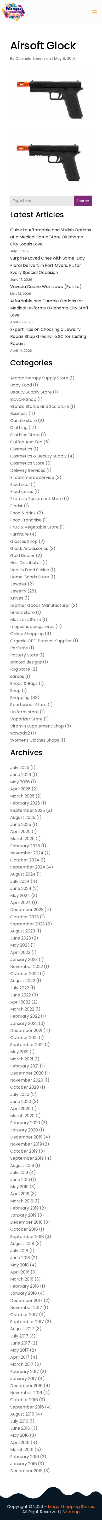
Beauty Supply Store (31, 392)
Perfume (19, 648)
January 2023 (24, 959)
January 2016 (23, 1464)
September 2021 (27, 1045)
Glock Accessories (29, 548)
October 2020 (24, 1087)
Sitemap (71, 1512)
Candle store (23, 421)
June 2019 (20, 1180)
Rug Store (20, 669)
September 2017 (27, 1322)
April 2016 (20, 1443)
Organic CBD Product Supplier (41, 641)
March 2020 (22, 1116)
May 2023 (20, 945)
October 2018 (24, 1229)
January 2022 (24, 1023)
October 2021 (24, 1038)
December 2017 (26, 1301)
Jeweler (18, 584)
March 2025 (22, 839)
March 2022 (22, 1009)
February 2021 (24, 1066)
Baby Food (21, 385)
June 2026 (20, 775)
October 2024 (24, 860)
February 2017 (24, 1372)
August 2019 (22, 1166)
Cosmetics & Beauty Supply (38, 456)
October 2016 (24, 1400)
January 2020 (24, 1130)
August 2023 (22, 931)
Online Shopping (27, 634)
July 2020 (19, 1094)
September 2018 (27, 1237)
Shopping (20, 698)
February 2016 (24, 1457)
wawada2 (20, 733)
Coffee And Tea (26, 442)
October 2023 (24, 917)
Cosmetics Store (27, 463)
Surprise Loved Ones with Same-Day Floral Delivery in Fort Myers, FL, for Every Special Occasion (47, 265)
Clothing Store (25, 435)
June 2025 (20, 824)
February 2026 (25, 803)
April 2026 (20, 789)
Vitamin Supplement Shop (37, 726)
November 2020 (26, 1080)
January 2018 (23, 1293)
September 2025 (27, 810)
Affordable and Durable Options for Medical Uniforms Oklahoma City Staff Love (49, 308)
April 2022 (20, 1002)
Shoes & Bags (24, 683)
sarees (17, 676)
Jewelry (18, 591)
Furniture (19, 534)
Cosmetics (21, 449)
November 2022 (26, 967)
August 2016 (22, 1414)
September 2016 (27, 1407)
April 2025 (20, 832)
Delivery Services (27, 470)
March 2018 (21, 1279)
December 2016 (26, 1386)
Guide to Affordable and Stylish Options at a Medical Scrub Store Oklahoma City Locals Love (50, 237)
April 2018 (20, 1272)
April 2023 (20, 952)
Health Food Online (29, 570)
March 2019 (21, 1201)
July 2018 (19, 1251)
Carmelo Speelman (33, 58)
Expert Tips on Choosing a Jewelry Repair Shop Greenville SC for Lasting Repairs (48, 336)
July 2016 (19, 1421)
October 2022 (24, 974)
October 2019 (24, 1151)
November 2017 (26, 1308)
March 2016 (21, 1450)
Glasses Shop (24, 541)
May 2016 (19, 1435)
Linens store (22, 612)
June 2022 (20, 995)
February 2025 (25, 846)
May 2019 (19, 1187)
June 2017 (20, 1343)
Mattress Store (25, 620)
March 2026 (22, 796)
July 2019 (19, 1173)
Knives (16, 598)
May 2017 (19, 1350)
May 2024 (20, 896)
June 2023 (20, 938)
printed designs (26, 662)
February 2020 (25, 1123)
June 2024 (20, 888)
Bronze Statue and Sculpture (39, 406)
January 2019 (23, 1215)
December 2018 (26, 1222)
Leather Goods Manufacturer (40, 605)
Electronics (21, 492)
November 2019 (26, 1144)
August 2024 (23, 874)
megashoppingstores (32, 627)
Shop (15, 691)
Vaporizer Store (26, 719)
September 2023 (27, 924)
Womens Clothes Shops (34, 740)
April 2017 (20, 1357)
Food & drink (23, 513)
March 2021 (21, 1059)
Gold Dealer (22, 556)
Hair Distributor (25, 563)
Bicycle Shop (23, 399)
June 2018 (20, 1258)
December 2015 (26, 1471)
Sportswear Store (28, 705)
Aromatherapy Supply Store (39, 378)
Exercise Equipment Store (36, 499)
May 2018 (19, 1265)
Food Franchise (26, 520)
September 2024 (27, 867)
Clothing (18, 428)
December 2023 (26, 910)
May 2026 (20, 782)
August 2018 (22, 1244)
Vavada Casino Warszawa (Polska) (46, 287)
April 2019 (19, 1194)
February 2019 (24, 1208)
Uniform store (24, 712)
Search (82, 200)
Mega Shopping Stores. (71, 1507)
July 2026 (19, 768)
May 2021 (19, 1052)
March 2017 (21, 1364)
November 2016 (26, 1393)
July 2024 (20, 881)
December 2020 (27, 1073)
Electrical (20, 485)
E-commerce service (32, 477)
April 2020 (20, 1109)
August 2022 (22, 981)
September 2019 (27, 1158)
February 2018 (24, 1286)
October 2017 (24, 1315)
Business (18, 413)
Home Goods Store (29, 577)
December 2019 (26, 1137)
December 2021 (26, 1031)
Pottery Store (24, 655)
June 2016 (20, 1428)
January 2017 (23, 1379)
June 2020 (20, 1102)
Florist (16, 506)
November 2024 (26, 853)
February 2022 (25, 1016)
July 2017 (19, 1336)
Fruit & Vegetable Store (34, 527)
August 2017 (22, 1329)
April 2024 (20, 903)
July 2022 (19, 988)
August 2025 (22, 817)
